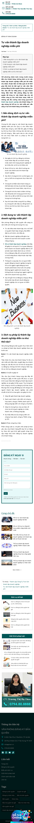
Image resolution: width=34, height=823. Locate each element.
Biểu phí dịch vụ (7, 770)
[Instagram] (6, 752)
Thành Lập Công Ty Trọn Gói (19, 581)
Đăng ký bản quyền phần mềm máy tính (20, 620)
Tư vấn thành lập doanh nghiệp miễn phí (16, 588)
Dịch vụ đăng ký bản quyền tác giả (20, 608)
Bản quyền (5, 799)
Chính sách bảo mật (8, 498)
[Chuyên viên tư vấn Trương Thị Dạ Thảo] (17, 689)
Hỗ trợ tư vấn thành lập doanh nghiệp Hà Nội (21, 519)
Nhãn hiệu (15, 799)
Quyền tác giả (21, 791)
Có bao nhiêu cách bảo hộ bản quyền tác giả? (20, 659)
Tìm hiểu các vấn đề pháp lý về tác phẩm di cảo (20, 647)
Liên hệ (3, 779)
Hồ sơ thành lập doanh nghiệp (15, 244)
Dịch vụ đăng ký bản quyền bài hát (20, 626)
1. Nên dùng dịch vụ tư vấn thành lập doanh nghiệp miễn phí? (15, 60)
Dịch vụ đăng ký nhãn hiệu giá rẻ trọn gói (20, 614)
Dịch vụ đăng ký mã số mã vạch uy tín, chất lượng (20, 603)
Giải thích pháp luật (8, 773)
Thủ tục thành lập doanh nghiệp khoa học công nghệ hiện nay (22, 554)
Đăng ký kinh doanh (9, 36)
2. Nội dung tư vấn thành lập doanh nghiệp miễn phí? (15, 65)
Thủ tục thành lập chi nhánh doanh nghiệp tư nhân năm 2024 (22, 563)
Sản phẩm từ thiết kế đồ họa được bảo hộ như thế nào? (19, 664)
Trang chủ (4, 764)
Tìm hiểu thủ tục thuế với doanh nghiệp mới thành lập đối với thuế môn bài (22, 537)
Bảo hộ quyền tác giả (9, 803)
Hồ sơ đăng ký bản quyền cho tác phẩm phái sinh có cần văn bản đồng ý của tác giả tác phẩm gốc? (17, 653)
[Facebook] (2, 752)
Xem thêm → (17, 570)
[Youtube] (9, 752)
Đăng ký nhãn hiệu (8, 795)
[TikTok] (13, 752)
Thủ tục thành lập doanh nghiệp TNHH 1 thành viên (21, 545)
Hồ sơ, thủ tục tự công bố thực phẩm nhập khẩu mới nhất (21, 528)
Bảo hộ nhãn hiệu (24, 803)
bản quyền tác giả (8, 806)
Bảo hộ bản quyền (23, 795)
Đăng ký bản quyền (8, 767)
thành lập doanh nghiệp (10, 102)
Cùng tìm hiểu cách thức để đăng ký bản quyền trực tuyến (21, 642)
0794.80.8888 (10, 14)
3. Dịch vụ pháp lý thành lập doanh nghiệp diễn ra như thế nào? (15, 70)
